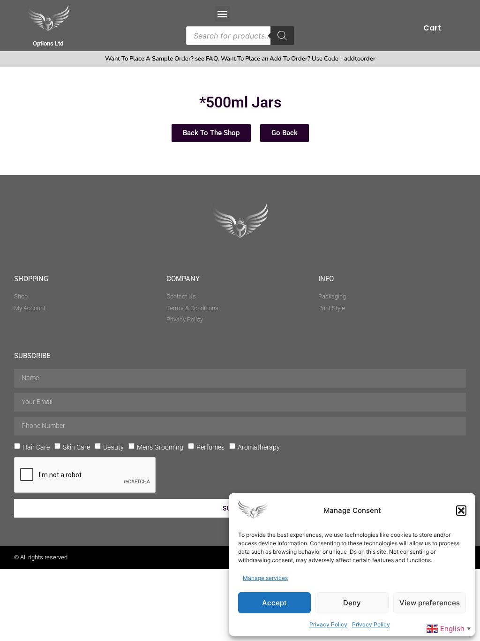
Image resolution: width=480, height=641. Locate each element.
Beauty (113, 446)
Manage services (265, 577)
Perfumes (210, 446)
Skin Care (76, 446)
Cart (432, 28)
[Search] (282, 35)
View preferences (429, 602)
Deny (352, 602)
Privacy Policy (328, 624)
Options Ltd (48, 43)
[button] (461, 510)
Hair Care (36, 446)
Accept (274, 602)
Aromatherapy (259, 446)
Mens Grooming (160, 446)
